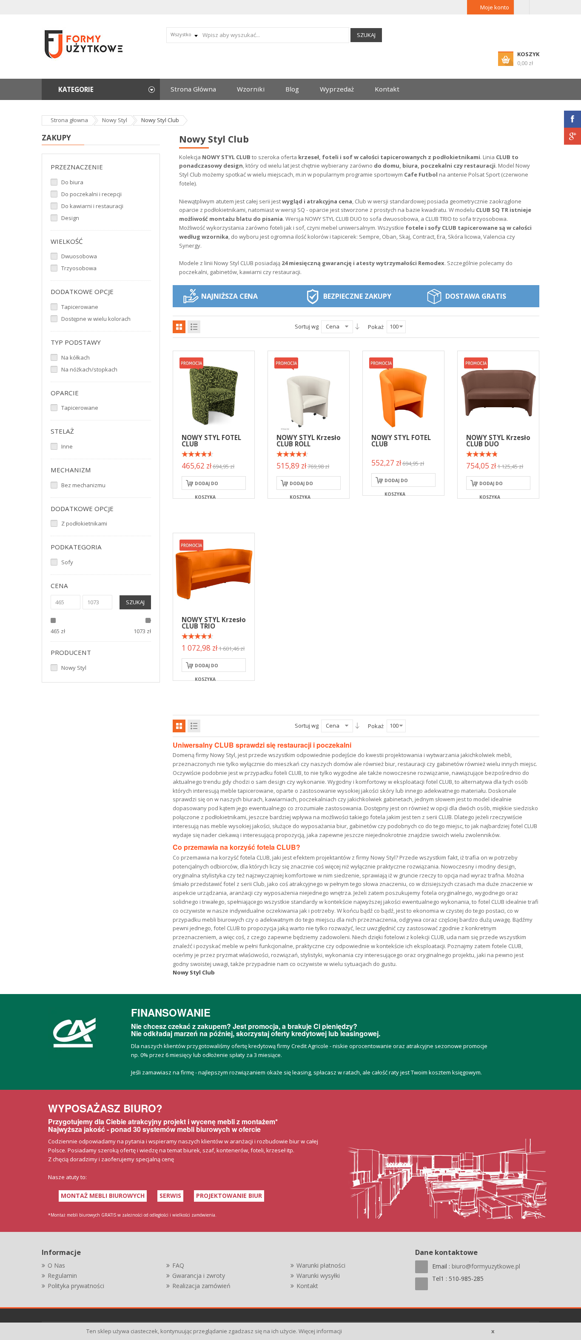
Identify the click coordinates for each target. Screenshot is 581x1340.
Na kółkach (75, 357)
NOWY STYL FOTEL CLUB (211, 440)
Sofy (67, 562)
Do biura (72, 182)
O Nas (56, 1265)
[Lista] (194, 326)
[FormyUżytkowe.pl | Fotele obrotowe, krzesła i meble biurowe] (84, 43)
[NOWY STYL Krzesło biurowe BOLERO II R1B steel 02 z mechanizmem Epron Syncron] (213, 391)
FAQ (178, 1265)
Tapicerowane (79, 307)
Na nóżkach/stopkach (89, 369)
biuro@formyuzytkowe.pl (486, 1266)
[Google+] (572, 136)
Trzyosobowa (79, 268)
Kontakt (307, 1286)
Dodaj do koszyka (206, 485)
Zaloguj (521, 7)
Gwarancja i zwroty (198, 1275)
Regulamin (62, 1275)
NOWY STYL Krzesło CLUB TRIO (214, 622)
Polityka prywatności (76, 1286)
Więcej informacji (320, 1331)
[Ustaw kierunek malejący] (357, 326)
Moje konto (494, 7)
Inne (67, 446)
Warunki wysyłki (318, 1275)
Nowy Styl (73, 667)
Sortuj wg (307, 326)
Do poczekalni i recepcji (91, 194)
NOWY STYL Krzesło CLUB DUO (498, 440)
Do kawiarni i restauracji (92, 206)
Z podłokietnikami (84, 523)
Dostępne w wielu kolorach (96, 319)
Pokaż (376, 327)
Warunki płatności (320, 1265)
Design (70, 218)
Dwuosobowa (79, 256)
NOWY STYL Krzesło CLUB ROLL (308, 440)
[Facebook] (572, 119)
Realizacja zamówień (201, 1286)
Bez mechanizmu (83, 485)
